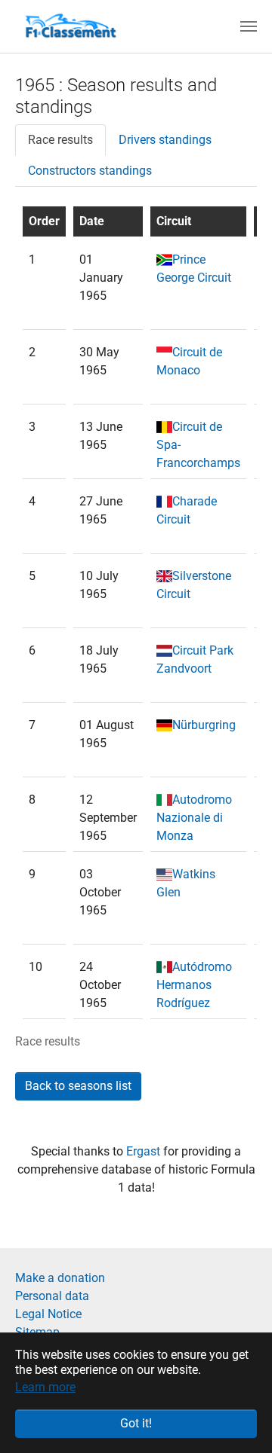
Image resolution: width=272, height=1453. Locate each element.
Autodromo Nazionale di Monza (194, 817)
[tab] (60, 140)
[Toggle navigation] (248, 26)
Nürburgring (204, 725)
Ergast (144, 1151)
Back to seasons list (78, 1086)
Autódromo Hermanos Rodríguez (194, 985)
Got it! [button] (136, 1423)
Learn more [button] (45, 1387)
